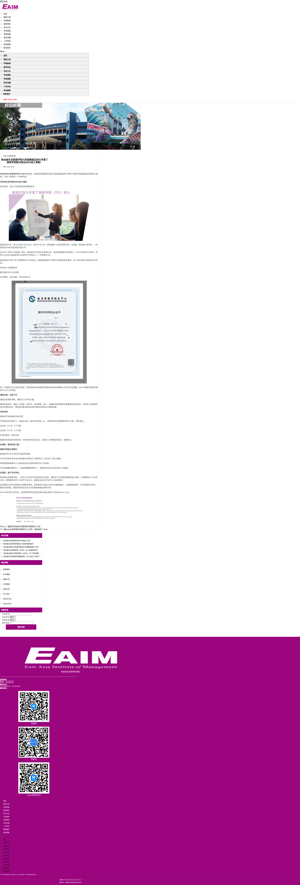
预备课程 (6, 569)
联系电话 (6, 623)
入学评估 (7, 41)
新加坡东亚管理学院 (10, 174)
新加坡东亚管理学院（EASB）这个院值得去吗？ (21, 550)
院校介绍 (7, 17)
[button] (44, 51)
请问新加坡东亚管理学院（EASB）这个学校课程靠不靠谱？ (25, 553)
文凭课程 (6, 584)
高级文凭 (6, 589)
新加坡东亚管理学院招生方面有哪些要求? (18, 544)
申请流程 (7, 34)
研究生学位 (7, 604)
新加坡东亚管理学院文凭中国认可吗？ (17, 541)
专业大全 (7, 27)
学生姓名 (5, 614)
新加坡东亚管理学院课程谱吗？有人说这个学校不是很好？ (24, 556)
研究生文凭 (7, 599)
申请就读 (5, 620)
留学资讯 (7, 24)
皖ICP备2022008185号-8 (74, 880)
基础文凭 (6, 579)
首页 (5, 14)
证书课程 (6, 574)
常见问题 (7, 38)
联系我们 (7, 48)
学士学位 (6, 594)
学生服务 (7, 31)
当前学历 (5, 617)
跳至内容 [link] (4, 1)
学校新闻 (7, 21)
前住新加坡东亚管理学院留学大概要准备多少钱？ (21, 547)
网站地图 (6, 832)
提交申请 (21, 627)
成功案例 (7, 44)
